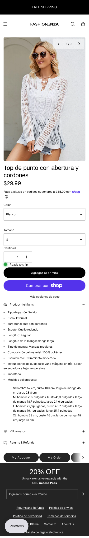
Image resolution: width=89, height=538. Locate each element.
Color (7, 205)
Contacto (50, 524)
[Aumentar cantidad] (26, 257)
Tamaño (9, 230)
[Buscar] (72, 24)
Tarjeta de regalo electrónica (45, 532)
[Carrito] (83, 24)
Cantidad (10, 248)
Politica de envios (61, 507)
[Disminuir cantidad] (9, 257)
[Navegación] (5, 24)
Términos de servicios (61, 516)
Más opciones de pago (45, 296)
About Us (68, 524)
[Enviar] (83, 494)
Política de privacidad (27, 516)
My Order (55, 457)
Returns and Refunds (30, 507)
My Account (21, 457)
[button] (58, 44)
